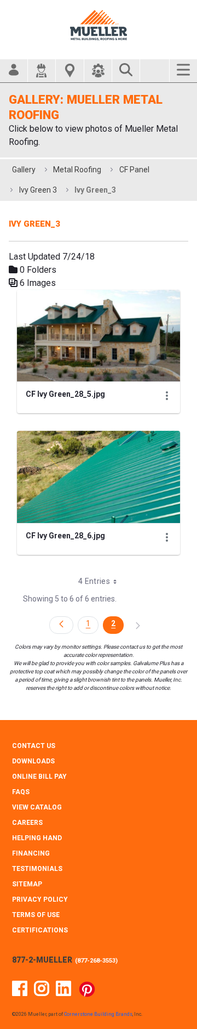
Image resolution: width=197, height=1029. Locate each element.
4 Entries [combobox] (94, 581)
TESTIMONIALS (37, 869)
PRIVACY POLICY (40, 899)
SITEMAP (27, 884)
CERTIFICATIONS (40, 930)
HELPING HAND (37, 838)
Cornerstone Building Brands (98, 1014)
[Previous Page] (61, 625)
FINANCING (31, 853)
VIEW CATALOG (37, 807)
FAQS (21, 792)
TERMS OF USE (36, 915)
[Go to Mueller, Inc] (98, 25)
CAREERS (27, 822)
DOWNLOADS (33, 761)
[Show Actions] (167, 395)
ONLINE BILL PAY (39, 776)
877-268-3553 (96, 960)
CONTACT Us (33, 746)
